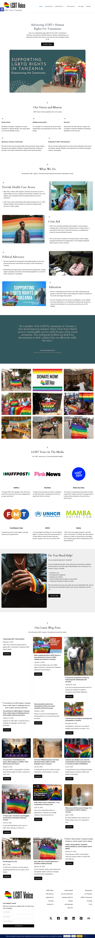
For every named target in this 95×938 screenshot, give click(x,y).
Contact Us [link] (50, 904)
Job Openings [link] (68, 904)
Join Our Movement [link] (67, 894)
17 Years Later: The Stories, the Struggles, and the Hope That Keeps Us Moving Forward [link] (16, 818)
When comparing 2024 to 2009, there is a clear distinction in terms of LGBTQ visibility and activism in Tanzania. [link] (47, 657)
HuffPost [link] (16, 487)
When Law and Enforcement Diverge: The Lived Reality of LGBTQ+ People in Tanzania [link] (78, 810)
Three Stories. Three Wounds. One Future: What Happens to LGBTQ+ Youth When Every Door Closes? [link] (15, 762)
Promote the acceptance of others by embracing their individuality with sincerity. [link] (77, 679)
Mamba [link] (78, 528)
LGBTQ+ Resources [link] (86, 897)
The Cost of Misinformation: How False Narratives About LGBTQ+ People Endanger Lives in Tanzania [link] (46, 762)
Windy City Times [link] (78, 487)
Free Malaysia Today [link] (16, 528)
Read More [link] (7, 653)
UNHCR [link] (47, 528)
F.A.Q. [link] (90, 904)
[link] (2, 9)
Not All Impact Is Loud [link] (10, 861)
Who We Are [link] (49, 6)
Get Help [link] (80, 6)
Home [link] (41, 6)
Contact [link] (88, 6)
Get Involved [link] (70, 6)
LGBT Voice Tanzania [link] (12, 10)
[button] (63, 6)
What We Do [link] (59, 6)
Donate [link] (70, 901)
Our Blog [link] (89, 901)
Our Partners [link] (88, 894)
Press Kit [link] (70, 908)
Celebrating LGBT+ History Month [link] (13, 639)
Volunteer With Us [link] (67, 897)
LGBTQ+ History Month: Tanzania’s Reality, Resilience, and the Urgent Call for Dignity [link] (78, 846)
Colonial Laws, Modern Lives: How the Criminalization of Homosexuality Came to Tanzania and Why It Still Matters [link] (78, 762)
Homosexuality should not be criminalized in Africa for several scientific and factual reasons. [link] (44, 706)
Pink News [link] (47, 487)
